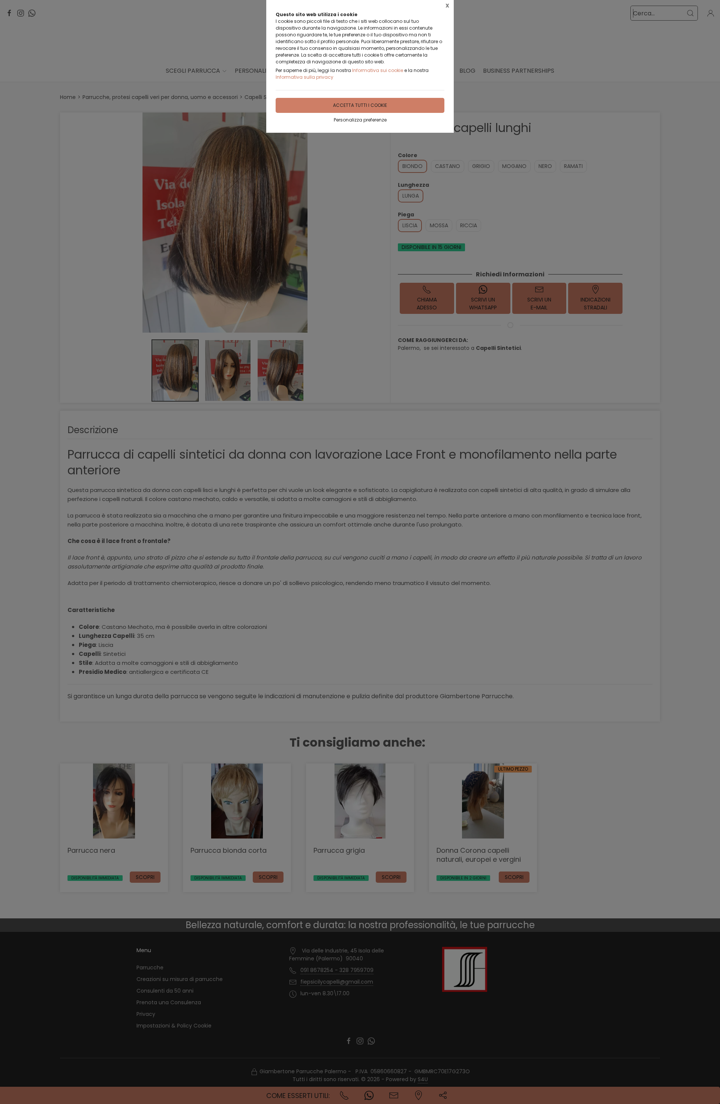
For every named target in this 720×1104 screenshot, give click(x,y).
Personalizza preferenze (360, 120)
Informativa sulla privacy (304, 77)
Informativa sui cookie (377, 70)
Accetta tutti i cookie (360, 105)
